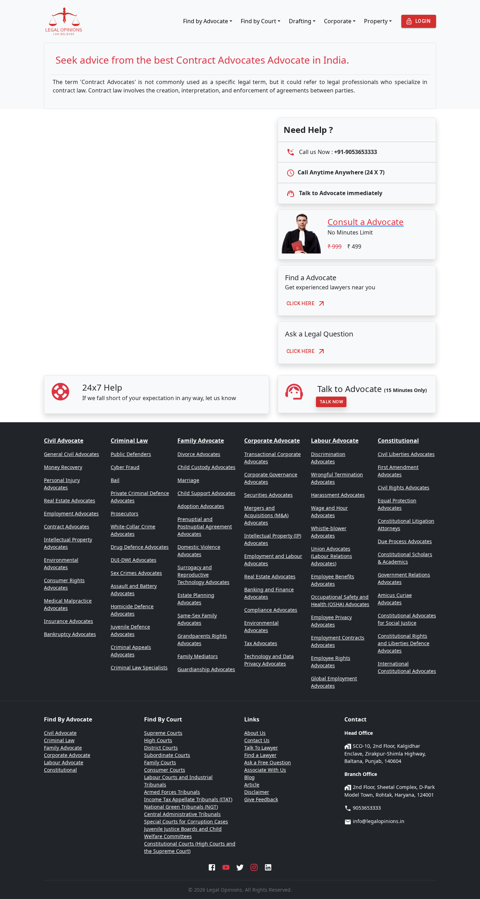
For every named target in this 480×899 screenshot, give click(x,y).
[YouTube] (226, 867)
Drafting (300, 21)
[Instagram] (254, 867)
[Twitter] (240, 867)
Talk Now (331, 401)
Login (422, 21)
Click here (300, 303)
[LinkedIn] (268, 867)
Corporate (337, 21)
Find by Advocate (205, 21)
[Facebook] (212, 867)
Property (376, 21)
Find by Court (258, 21)
